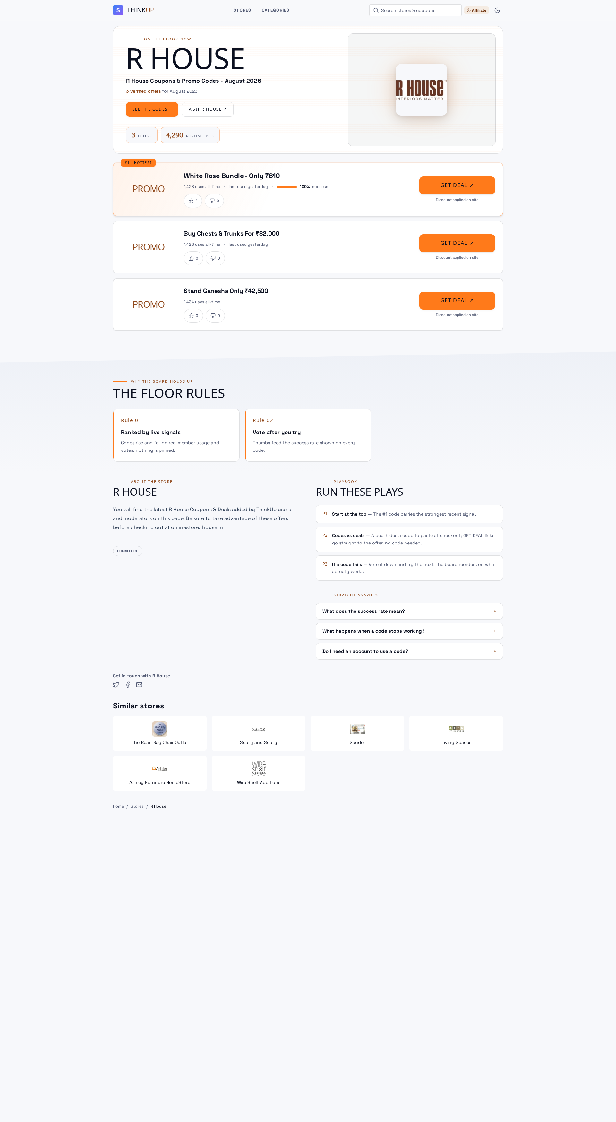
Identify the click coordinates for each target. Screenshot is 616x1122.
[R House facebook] (127, 684)
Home (118, 806)
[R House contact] (139, 684)
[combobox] (415, 10)
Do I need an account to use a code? (409, 651)
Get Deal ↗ (457, 185)
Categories (276, 10)
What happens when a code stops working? (409, 631)
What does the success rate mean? (409, 611)
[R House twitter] (116, 684)
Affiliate (479, 10)
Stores (243, 10)
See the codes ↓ (152, 109)
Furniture (127, 551)
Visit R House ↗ (208, 109)
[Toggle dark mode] (497, 10)
